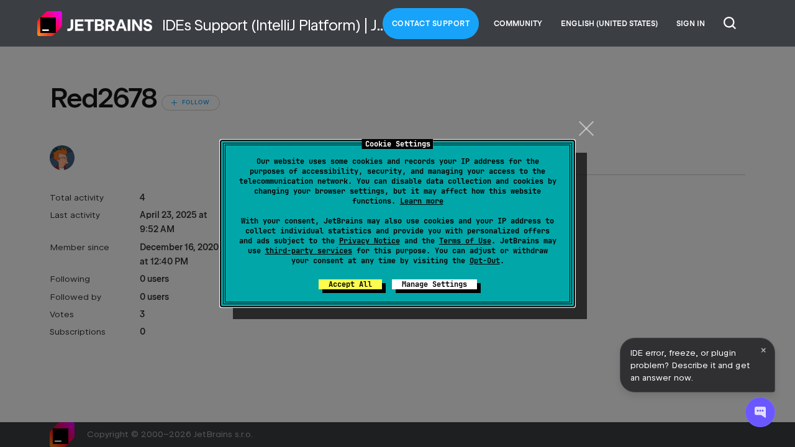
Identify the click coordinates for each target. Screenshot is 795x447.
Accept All (350, 284)
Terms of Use (465, 241)
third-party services (308, 251)
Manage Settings (434, 284)
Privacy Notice (369, 241)
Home (95, 23)
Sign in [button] (690, 23)
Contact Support (431, 23)
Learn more (421, 201)
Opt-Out (485, 261)
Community (518, 23)
